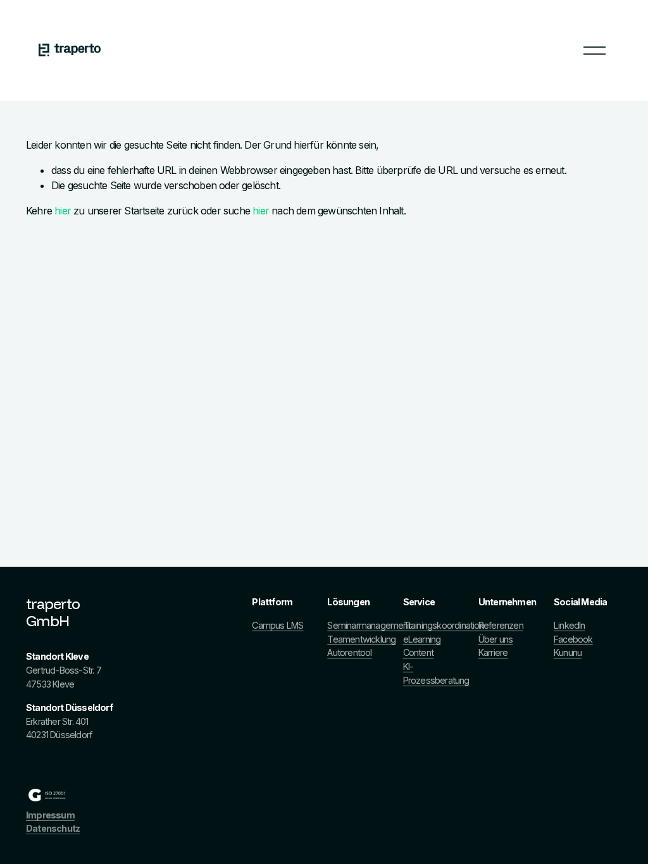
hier (62, 210)
